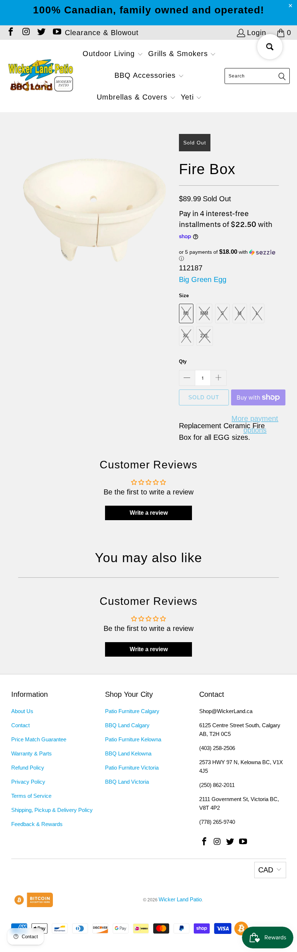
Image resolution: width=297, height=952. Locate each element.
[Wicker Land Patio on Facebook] (10, 33)
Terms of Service (31, 796)
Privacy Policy (28, 782)
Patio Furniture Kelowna (133, 739)
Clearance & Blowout (102, 33)
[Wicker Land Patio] (40, 76)
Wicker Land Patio (180, 899)
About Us (22, 711)
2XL (204, 335)
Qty (183, 361)
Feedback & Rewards (37, 824)
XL (186, 335)
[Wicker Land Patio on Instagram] (25, 33)
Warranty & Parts (31, 753)
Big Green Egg (202, 279)
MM (204, 313)
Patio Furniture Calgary (132, 711)
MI (186, 313)
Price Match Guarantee (38, 739)
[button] (113, 54)
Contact (20, 725)
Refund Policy (27, 767)
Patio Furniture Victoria (132, 767)
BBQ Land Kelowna (128, 753)
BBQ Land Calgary (127, 725)
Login (256, 33)
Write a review (149, 513)
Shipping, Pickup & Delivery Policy (52, 810)
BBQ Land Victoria (127, 782)
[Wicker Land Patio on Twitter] (41, 33)
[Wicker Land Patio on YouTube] (56, 33)
